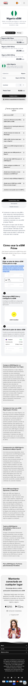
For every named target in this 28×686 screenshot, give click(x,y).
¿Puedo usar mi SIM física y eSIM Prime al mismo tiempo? (12, 184)
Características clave (14, 200)
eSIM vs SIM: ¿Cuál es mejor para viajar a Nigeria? (12, 140)
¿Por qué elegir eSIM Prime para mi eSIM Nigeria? (13, 159)
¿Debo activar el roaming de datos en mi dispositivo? (13, 127)
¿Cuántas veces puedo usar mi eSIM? (13, 189)
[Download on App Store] (9, 606)
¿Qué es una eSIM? (9, 115)
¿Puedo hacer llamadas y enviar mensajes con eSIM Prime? (12, 172)
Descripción (14, 203)
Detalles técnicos (14, 206)
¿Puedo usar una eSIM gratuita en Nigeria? (12, 153)
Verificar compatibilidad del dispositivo (14, 99)
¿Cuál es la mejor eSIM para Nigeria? (13, 178)
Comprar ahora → (14, 96)
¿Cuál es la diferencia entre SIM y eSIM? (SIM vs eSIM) (12, 120)
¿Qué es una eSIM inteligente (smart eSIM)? (13, 146)
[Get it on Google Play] (19, 606)
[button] (24, 3)
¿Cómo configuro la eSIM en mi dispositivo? (12, 166)
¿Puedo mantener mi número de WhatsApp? (12, 133)
